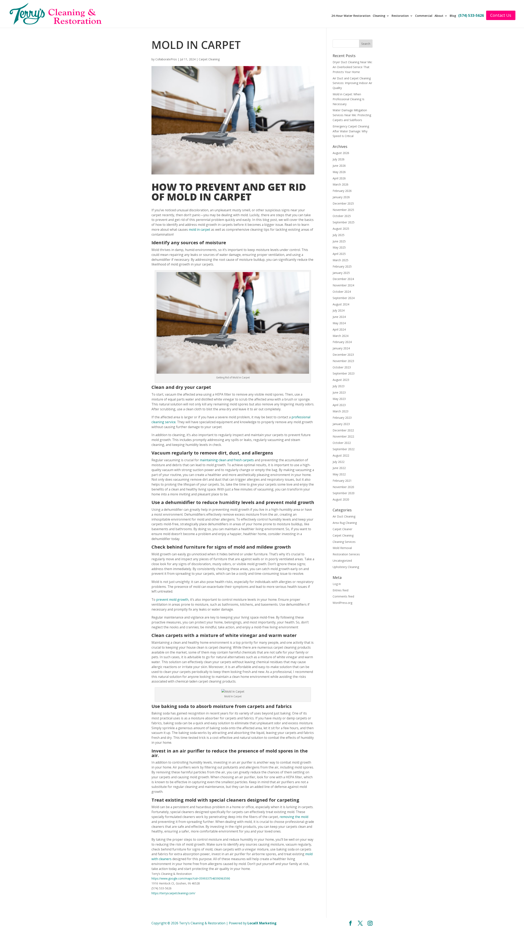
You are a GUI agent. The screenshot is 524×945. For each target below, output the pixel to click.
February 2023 (342, 418)
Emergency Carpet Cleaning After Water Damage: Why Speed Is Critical (351, 131)
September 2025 (344, 222)
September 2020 (344, 493)
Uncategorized (342, 560)
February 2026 (342, 191)
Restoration (402, 16)
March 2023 (340, 411)
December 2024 (343, 279)
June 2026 (339, 166)
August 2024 (341, 304)
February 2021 (342, 481)
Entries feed (340, 590)
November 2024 (343, 285)
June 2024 (339, 317)
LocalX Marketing (262, 923)
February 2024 (342, 342)
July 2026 (338, 159)
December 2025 (343, 203)
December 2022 (343, 430)
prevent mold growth (172, 599)
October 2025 (342, 216)
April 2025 (339, 254)
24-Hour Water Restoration (353, 16)
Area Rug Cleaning (345, 523)
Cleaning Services (344, 542)
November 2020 (343, 487)
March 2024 (340, 336)
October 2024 (342, 292)
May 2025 (339, 247)
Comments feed (343, 596)
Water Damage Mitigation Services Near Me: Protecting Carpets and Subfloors (352, 115)
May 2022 (339, 474)
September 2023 (344, 373)
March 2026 (340, 184)
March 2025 (340, 260)
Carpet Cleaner (342, 529)
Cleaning (381, 16)
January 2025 (341, 273)
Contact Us (502, 15)
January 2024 (341, 348)
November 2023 (343, 361)
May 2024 (339, 323)
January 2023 (341, 424)
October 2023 (342, 367)
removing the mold (294, 816)
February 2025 (342, 266)
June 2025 (339, 241)
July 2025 (338, 235)
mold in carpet (199, 229)
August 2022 (341, 455)
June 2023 (339, 392)
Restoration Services (346, 554)
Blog (454, 16)
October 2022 (342, 443)
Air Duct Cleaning (344, 516)
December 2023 (343, 355)
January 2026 (341, 197)
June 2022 (339, 468)
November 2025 (343, 210)
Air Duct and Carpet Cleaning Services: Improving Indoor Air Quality (352, 83)
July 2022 (338, 462)
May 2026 (339, 172)
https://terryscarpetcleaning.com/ (173, 893)
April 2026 (339, 178)
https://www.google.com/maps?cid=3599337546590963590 (190, 878)
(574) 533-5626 (472, 16)
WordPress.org (342, 603)
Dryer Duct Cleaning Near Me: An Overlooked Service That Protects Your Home (352, 67)
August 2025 (341, 229)
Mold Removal (342, 548)
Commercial (425, 16)
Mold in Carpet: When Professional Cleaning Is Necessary (348, 99)
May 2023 (339, 399)
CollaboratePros (166, 59)
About (440, 16)
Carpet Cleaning (209, 59)
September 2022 (344, 449)
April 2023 (339, 405)
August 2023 (341, 380)
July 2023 (338, 386)
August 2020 (341, 499)
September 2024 (344, 298)
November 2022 (343, 436)
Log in (337, 584)
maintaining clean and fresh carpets (227, 460)
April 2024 (339, 329)
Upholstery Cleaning (346, 567)
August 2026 (341, 153)
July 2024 (338, 310)
